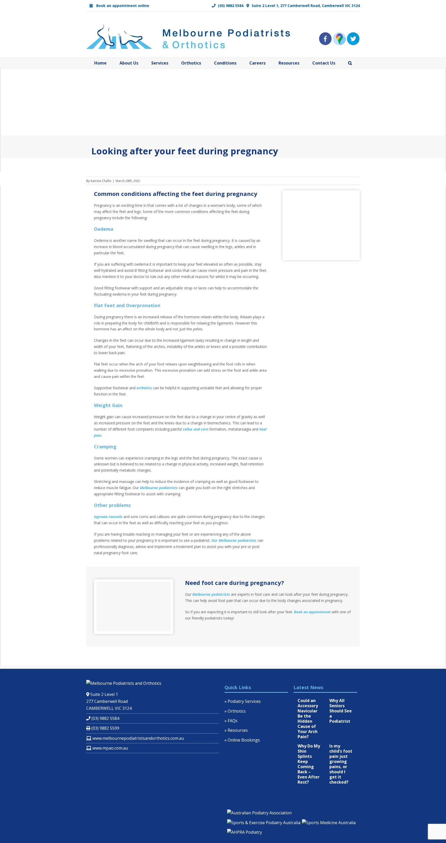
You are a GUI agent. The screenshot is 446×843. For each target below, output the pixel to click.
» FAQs (231, 720)
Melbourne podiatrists (159, 487)
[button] (350, 63)
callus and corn (195, 429)
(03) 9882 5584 (230, 5)
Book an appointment (312, 611)
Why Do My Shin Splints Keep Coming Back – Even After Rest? (309, 764)
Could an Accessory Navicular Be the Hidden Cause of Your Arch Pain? (308, 718)
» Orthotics (235, 711)
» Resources (236, 730)
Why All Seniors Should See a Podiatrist (340, 711)
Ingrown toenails (108, 516)
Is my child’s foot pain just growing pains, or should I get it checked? (340, 764)
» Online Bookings (242, 740)
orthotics (144, 387)
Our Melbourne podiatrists (233, 540)
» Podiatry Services (243, 701)
